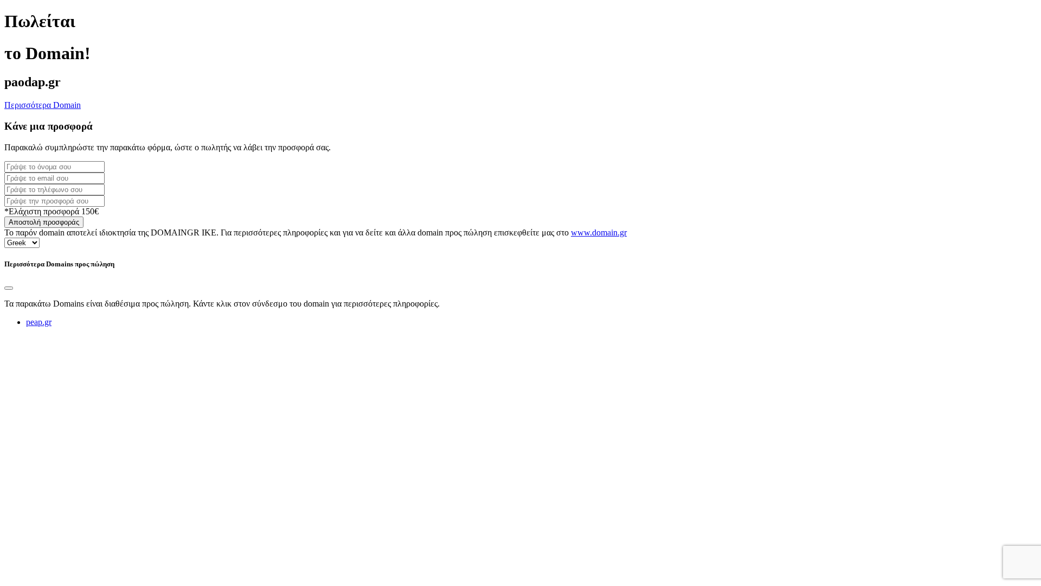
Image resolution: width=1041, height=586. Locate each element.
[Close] (8, 288)
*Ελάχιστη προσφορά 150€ (51, 211)
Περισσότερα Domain (42, 105)
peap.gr (39, 322)
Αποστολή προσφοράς (44, 222)
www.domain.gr (599, 232)
